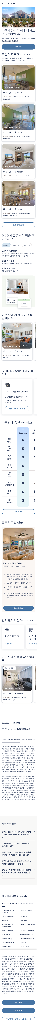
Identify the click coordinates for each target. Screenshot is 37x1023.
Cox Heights (24, 917)
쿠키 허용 (18, 1002)
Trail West (23, 943)
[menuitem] (11, 740)
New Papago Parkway (27, 924)
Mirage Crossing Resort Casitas (7, 925)
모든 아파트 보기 (18, 225)
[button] (33, 3)
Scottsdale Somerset (8, 943)
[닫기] (34, 952)
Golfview (5, 920)
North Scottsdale (7, 931)
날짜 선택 (18, 47)
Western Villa (24, 946)
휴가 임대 (8, 41)
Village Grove (6, 946)
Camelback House (26, 910)
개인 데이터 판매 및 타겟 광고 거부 (18, 1019)
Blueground (5, 723)
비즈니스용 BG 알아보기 (17, 409)
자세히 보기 (18, 512)
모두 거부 (18, 1010)
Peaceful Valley (7, 939)
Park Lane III (6, 935)
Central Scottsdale (8, 917)
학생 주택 (15, 41)
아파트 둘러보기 (18, 608)
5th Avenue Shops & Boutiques (8, 911)
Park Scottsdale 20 (26, 935)
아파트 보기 (8, 644)
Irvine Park (23, 920)
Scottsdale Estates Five (27, 939)
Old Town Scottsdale (27, 931)
